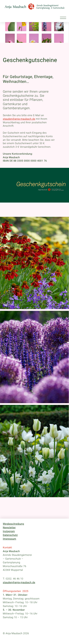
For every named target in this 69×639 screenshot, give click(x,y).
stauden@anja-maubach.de (19, 582)
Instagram (9, 531)
